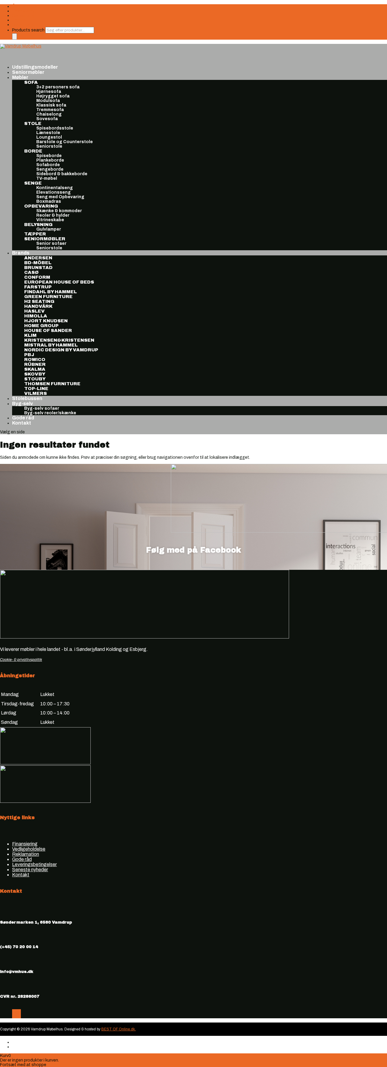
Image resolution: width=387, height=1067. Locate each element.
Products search (28, 30)
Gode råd (22, 859)
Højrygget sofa (53, 96)
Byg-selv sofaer (41, 408)
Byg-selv (22, 403)
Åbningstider (24, 6)
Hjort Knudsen (46, 320)
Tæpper (35, 233)
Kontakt (21, 422)
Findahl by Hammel (50, 291)
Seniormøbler (44, 238)
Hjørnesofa (48, 91)
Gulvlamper (48, 229)
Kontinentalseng (54, 187)
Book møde (23, 24)
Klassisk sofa (51, 105)
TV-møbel (46, 178)
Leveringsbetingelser (34, 864)
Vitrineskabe (50, 220)
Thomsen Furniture (52, 383)
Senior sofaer (51, 243)
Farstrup (38, 286)
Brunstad (38, 267)
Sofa (31, 82)
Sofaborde (48, 165)
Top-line (36, 388)
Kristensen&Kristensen (59, 340)
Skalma (34, 369)
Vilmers (35, 393)
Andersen (38, 257)
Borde (33, 151)
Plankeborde (50, 160)
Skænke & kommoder (59, 210)
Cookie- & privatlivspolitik (21, 660)
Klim (30, 335)
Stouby (35, 378)
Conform (37, 277)
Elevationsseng (53, 192)
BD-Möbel (37, 262)
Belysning (38, 224)
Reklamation (25, 854)
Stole (32, 123)
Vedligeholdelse (28, 849)
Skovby (34, 374)
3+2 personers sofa (58, 87)
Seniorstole (49, 146)
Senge (33, 183)
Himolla (35, 316)
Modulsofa (48, 100)
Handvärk (38, 306)
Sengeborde (49, 169)
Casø (31, 272)
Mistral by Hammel (51, 345)
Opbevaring (41, 206)
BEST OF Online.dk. (118, 1029)
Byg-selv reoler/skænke (50, 413)
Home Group (41, 325)
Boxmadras (48, 201)
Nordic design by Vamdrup (61, 349)
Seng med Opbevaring (60, 197)
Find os (19, 20)
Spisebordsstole (54, 128)
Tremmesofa (50, 109)
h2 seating (39, 301)
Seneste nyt (24, 15)
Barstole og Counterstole (64, 142)
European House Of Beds (59, 282)
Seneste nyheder (30, 869)
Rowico (34, 359)
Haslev (34, 311)
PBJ (29, 354)
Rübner (35, 364)
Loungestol (49, 137)
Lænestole (48, 132)
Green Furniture (48, 296)
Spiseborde (49, 155)
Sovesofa (47, 119)
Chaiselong (49, 114)
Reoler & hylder (53, 215)
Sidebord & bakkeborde (61, 174)
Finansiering (24, 11)
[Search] (14, 36)
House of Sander (48, 330)
